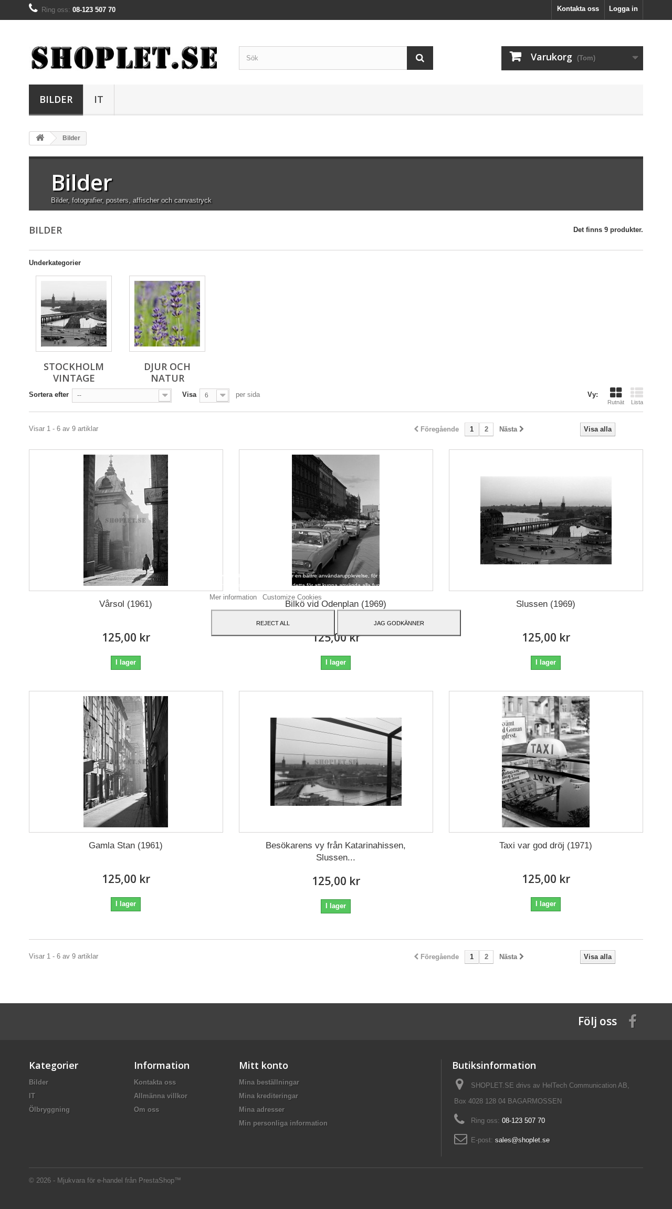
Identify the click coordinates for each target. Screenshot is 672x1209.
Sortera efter (49, 394)
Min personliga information (283, 1123)
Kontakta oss (578, 9)
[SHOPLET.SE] (126, 57)
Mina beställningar (269, 1082)
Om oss (146, 1109)
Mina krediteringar (268, 1096)
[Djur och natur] (167, 314)
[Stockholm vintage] (74, 314)
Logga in (623, 9)
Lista (637, 402)
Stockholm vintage (74, 372)
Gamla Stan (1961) (126, 845)
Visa (189, 394)
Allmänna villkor (160, 1096)
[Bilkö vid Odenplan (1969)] (336, 520)
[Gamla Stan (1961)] (126, 761)
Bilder (55, 99)
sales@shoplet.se (522, 1140)
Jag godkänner (399, 622)
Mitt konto (263, 1065)
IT (98, 99)
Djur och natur (167, 372)
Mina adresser (262, 1109)
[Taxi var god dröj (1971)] (546, 761)
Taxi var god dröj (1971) (545, 845)
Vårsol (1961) (125, 604)
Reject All (273, 622)
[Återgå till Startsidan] (40, 138)
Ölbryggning (49, 1109)
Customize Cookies (292, 597)
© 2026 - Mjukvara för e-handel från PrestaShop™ (105, 1180)
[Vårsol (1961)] (126, 520)
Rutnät (615, 402)
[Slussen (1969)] (546, 520)
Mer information (234, 597)
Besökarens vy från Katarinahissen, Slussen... (336, 851)
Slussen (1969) (545, 604)
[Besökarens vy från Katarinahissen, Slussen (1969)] (336, 761)
